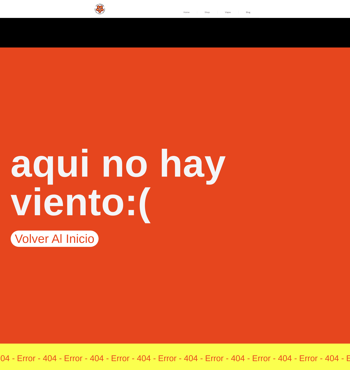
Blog (248, 12)
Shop (207, 12)
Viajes (228, 12)
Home (186, 12)
